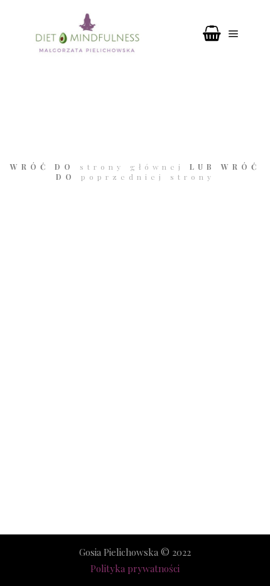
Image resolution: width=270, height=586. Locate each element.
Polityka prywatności (135, 568)
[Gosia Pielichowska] (88, 33)
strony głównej (132, 167)
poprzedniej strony (148, 177)
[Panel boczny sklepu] (211, 34)
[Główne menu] (233, 34)
